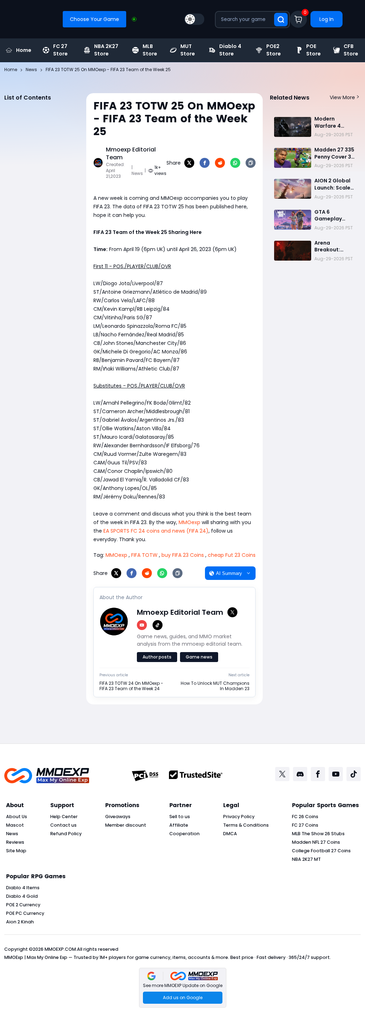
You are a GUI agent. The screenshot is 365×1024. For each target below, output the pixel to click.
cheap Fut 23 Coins (232, 555)
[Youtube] (336, 774)
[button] (182, 988)
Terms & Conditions (246, 825)
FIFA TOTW (144, 555)
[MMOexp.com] (46, 775)
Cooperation (184, 834)
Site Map (16, 851)
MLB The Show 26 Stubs (318, 834)
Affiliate (178, 825)
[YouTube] (142, 625)
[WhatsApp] (235, 163)
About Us (16, 817)
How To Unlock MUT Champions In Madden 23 (215, 686)
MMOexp (189, 522)
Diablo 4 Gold (22, 896)
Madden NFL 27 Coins (316, 842)
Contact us (63, 825)
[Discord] (300, 774)
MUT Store (187, 50)
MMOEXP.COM (60, 949)
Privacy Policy (239, 817)
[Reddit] (220, 163)
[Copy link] (251, 163)
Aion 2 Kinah (20, 922)
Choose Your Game (94, 19)
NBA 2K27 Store (106, 50)
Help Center (64, 817)
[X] (189, 163)
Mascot (15, 825)
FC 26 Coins (305, 817)
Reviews (15, 842)
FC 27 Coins (305, 825)
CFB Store (351, 50)
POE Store (313, 50)
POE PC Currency (25, 913)
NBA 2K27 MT (306, 859)
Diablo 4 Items (23, 888)
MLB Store (150, 50)
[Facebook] (205, 163)
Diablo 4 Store (230, 50)
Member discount (125, 825)
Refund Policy (66, 834)
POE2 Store (273, 50)
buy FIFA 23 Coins (182, 555)
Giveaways (117, 817)
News (12, 834)
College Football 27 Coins (321, 851)
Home (23, 50)
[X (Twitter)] (232, 612)
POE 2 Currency (23, 905)
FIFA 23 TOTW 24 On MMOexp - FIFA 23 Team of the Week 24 (131, 686)
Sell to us (179, 817)
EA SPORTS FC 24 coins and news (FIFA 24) (156, 530)
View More (342, 97)
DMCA (230, 834)
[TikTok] (158, 625)
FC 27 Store (60, 50)
